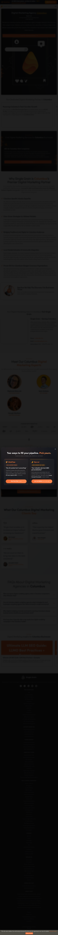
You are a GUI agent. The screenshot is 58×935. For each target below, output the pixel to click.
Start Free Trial (16, 481)
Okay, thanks (29, 933)
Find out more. (53, 931)
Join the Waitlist (41, 482)
